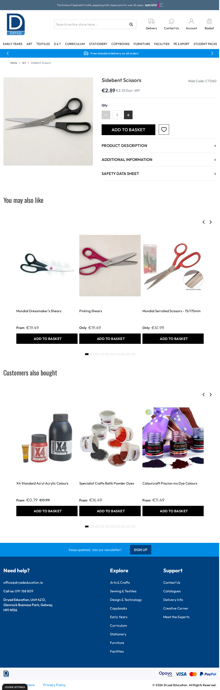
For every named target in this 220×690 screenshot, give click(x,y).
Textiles (43, 44)
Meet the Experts (176, 617)
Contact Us (171, 582)
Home (13, 62)
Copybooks (120, 44)
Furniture (142, 44)
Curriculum (75, 44)
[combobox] (95, 24)
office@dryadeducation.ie (23, 582)
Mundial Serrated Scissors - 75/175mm (171, 311)
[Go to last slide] (203, 222)
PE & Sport (181, 44)
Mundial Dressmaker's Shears (38, 311)
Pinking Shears (90, 311)
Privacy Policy (54, 685)
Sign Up (141, 550)
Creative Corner (175, 608)
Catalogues (172, 591)
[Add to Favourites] (164, 129)
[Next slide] (210, 222)
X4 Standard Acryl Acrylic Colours (42, 483)
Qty (105, 105)
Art (29, 44)
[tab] (87, 354)
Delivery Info (173, 599)
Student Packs (205, 44)
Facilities (162, 44)
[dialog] (15, 687)
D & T (57, 44)
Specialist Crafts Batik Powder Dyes (106, 483)
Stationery (98, 44)
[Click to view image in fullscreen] (48, 121)
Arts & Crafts (120, 582)
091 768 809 (24, 591)
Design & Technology (126, 599)
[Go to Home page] (16, 24)
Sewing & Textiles (123, 591)
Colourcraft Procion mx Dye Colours (169, 483)
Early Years (12, 44)
